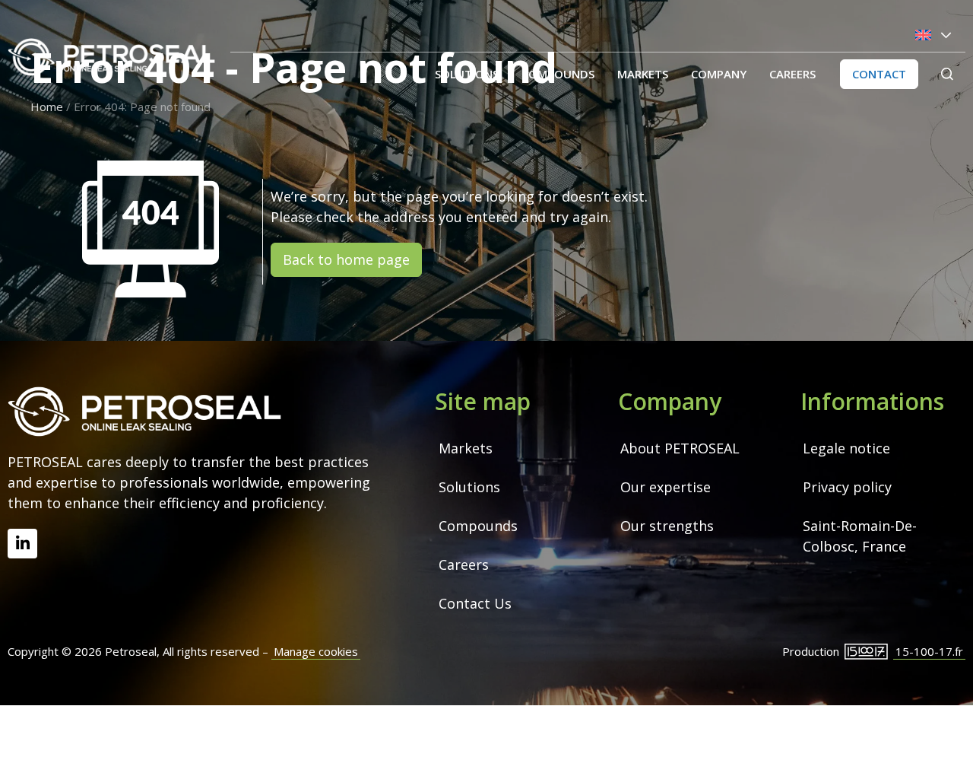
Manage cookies (316, 651)
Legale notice (846, 448)
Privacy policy (847, 487)
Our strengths (667, 526)
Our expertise (665, 487)
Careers (792, 73)
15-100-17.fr (929, 651)
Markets (642, 73)
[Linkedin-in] (22, 543)
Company (718, 73)
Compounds (557, 73)
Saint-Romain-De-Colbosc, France (860, 536)
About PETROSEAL (680, 448)
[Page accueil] (111, 57)
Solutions (467, 73)
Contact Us (475, 603)
